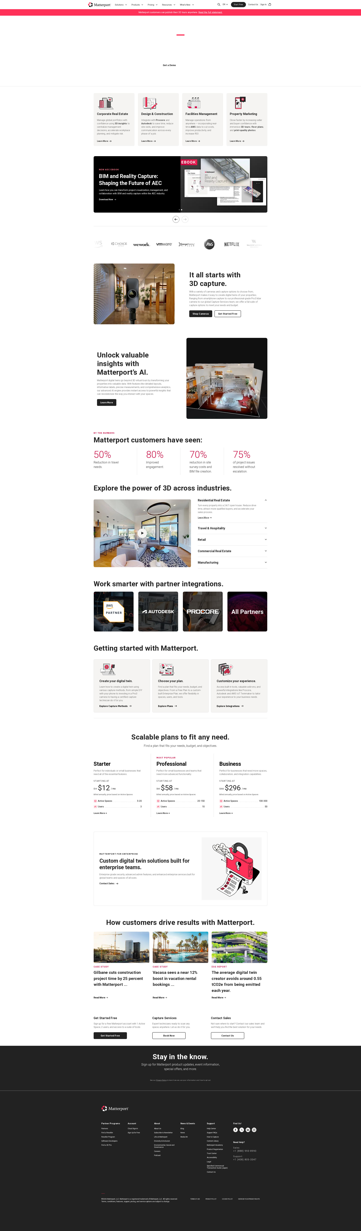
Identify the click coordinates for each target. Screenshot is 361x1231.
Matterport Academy (215, 1145)
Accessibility (212, 1157)
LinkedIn (248, 1130)
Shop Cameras (201, 313)
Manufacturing (208, 562)
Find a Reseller (107, 1133)
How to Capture (213, 1137)
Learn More (106, 402)
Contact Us (253, 4)
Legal (209, 1162)
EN (224, 4)
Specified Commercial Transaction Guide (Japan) (217, 1167)
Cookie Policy (227, 1199)
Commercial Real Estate (214, 551)
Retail (202, 539)
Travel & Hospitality (211, 528)
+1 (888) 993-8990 (245, 1151)
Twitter (241, 1130)
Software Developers (109, 1141)
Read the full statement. (210, 12)
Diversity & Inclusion (162, 1141)
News (182, 1133)
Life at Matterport (160, 1137)
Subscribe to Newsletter (163, 1133)
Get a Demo (169, 65)
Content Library (213, 1141)
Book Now (169, 1035)
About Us (157, 1129)
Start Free (238, 4)
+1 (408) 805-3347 (245, 1159)
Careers (157, 1151)
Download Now (106, 199)
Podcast (157, 1155)
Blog (182, 1129)
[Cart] (269, 4)
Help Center (211, 1129)
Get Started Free (227, 313)
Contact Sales (106, 883)
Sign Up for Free (134, 1133)
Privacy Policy (161, 1080)
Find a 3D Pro (106, 1145)
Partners (104, 1129)
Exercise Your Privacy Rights (249, 1199)
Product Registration (215, 1149)
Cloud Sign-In (133, 1129)
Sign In (263, 4)
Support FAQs (212, 1133)
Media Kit (184, 1137)
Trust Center (212, 1153)
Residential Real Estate (214, 500)
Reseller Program (108, 1137)
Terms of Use (195, 1199)
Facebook (235, 1130)
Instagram (254, 1130)
